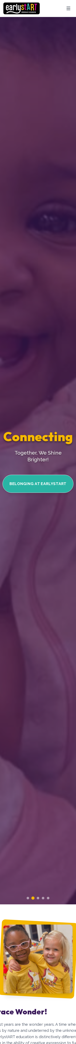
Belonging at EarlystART (38, 483)
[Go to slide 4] (43, 898)
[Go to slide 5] (48, 898)
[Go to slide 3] (38, 898)
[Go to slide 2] (33, 898)
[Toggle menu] (68, 8)
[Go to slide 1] (28, 898)
